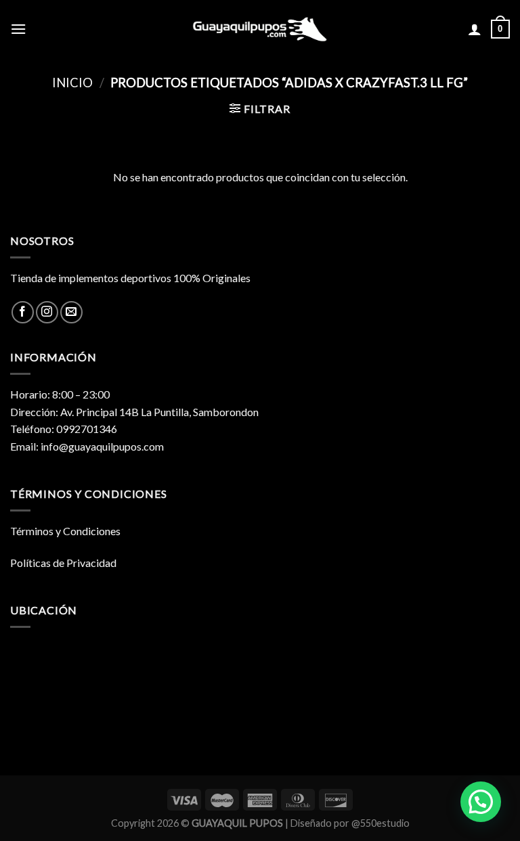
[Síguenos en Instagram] (47, 312)
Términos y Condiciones (65, 530)
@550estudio (380, 823)
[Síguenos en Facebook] (23, 312)
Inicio (72, 82)
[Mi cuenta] (474, 29)
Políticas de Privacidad (63, 562)
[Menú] (18, 28)
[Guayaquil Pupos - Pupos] (260, 29)
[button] (480, 801)
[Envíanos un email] (71, 312)
